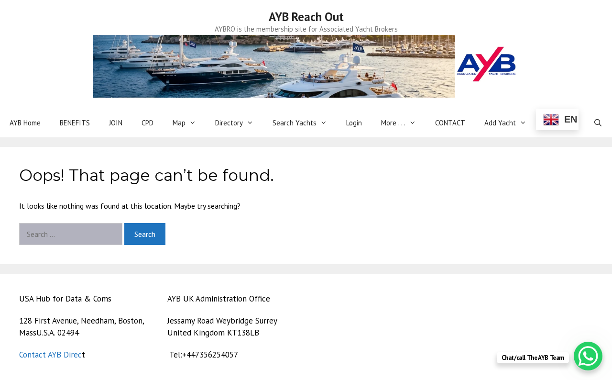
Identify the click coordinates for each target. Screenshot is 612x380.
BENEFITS (75, 122)
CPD (147, 122)
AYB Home (25, 122)
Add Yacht (500, 122)
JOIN (115, 122)
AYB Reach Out (306, 16)
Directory (229, 122)
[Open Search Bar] (598, 123)
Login (354, 122)
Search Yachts (295, 122)
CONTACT (450, 122)
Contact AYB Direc (50, 354)
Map (179, 122)
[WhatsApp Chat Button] (588, 356)
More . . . (393, 122)
